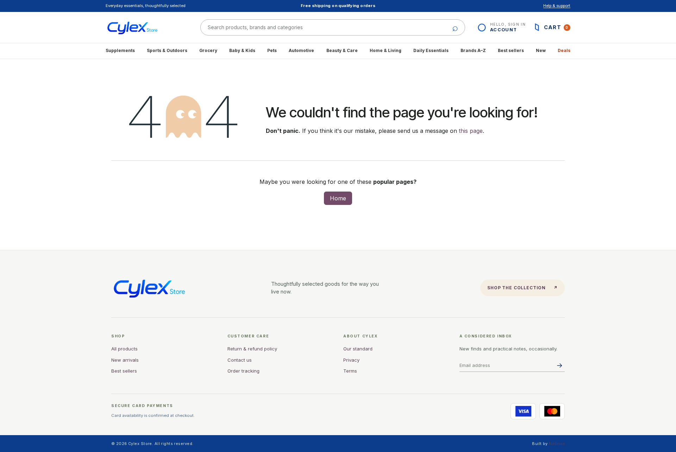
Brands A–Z (473, 50)
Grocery (208, 50)
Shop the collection (522, 287)
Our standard (358, 348)
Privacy (351, 360)
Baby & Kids (242, 50)
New (541, 50)
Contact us (239, 360)
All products (124, 348)
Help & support (556, 5)
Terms (350, 371)
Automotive (301, 50)
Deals (564, 50)
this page (471, 130)
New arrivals (125, 360)
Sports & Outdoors (167, 50)
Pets (272, 50)
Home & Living (385, 50)
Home (338, 198)
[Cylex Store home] (145, 27)
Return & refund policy (252, 348)
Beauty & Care (342, 50)
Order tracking (243, 371)
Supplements (120, 50)
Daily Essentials (431, 50)
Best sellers (511, 50)
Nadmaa (557, 443)
